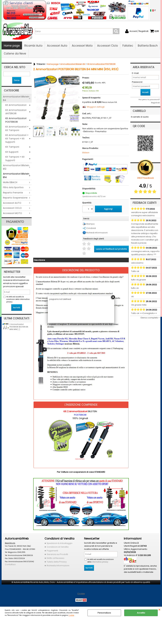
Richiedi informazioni (97, 232)
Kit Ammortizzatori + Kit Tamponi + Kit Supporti (16, 139)
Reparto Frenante (13, 192)
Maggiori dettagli (95, 106)
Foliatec (127, 46)
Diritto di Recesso (55, 558)
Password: (137, 81)
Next (79, 132)
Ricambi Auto (33, 46)
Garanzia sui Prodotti (57, 554)
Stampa (90, 223)
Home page (12, 46)
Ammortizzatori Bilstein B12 (16, 167)
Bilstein (85, 152)
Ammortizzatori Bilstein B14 (16, 175)
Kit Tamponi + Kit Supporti (15, 158)
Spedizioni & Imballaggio (59, 543)
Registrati (155, 102)
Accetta (141, 612)
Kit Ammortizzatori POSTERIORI (15, 120)
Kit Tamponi (12, 146)
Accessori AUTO (12, 202)
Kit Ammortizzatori (15, 105)
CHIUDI (159, 609)
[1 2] (88, 209)
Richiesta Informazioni (58, 565)
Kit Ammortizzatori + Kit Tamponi (16, 128)
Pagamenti (52, 550)
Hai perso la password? (149, 99)
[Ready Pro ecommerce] (81, 600)
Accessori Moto (82, 46)
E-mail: (135, 73)
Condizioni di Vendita (58, 546)
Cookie (71, 615)
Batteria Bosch (148, 46)
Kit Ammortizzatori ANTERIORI (15, 111)
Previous (35, 132)
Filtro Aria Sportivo (13, 187)
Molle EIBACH (10, 182)
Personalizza (104, 612)
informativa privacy (100, 562)
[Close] (113, 297)
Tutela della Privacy (57, 561)
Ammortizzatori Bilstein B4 (16, 98)
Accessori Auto (57, 46)
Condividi (91, 228)
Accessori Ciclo (107, 46)
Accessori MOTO (12, 213)
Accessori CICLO (12, 208)
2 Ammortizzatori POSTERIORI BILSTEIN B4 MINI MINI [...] (18, 327)
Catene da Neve (15, 53)
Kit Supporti (11, 151)
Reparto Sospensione (15, 197)
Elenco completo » (150, 317)
